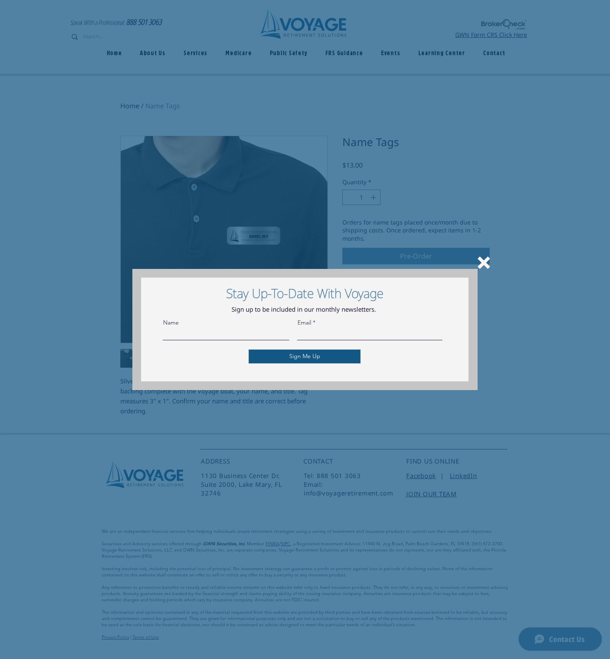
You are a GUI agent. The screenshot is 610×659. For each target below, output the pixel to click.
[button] (484, 262)
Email (304, 322)
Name (171, 322)
